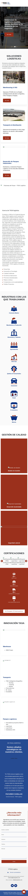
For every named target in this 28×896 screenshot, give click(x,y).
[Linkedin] (15, 885)
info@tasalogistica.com (17, 879)
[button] (2, 561)
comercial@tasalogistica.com (14, 877)
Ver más (9, 33)
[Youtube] (12, 885)
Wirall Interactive (20, 893)
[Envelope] (24, 892)
